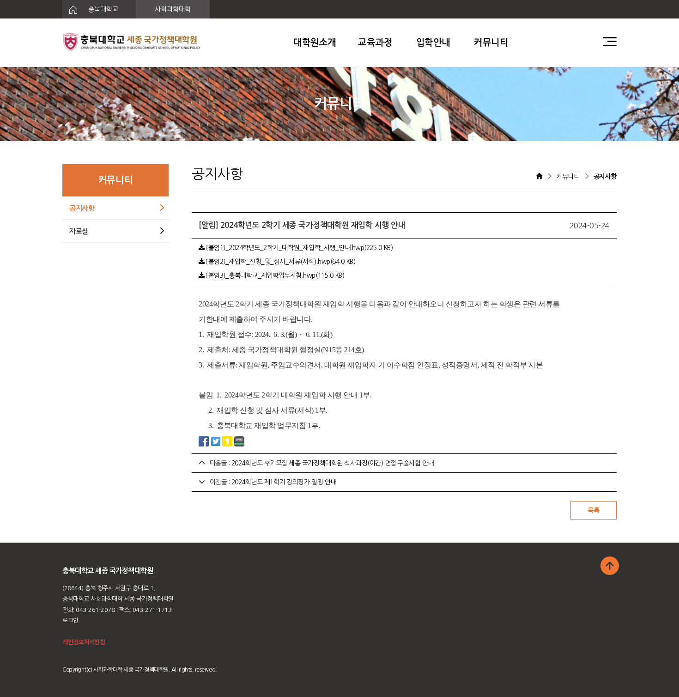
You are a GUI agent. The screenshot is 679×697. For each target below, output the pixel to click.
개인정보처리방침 (83, 642)
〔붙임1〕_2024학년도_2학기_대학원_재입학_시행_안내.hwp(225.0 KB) (299, 248)
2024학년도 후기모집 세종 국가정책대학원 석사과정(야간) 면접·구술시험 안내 (332, 463)
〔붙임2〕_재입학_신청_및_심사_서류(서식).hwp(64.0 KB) (280, 261)
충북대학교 (102, 9)
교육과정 (375, 42)
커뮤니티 (491, 42)
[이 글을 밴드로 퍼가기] (239, 441)
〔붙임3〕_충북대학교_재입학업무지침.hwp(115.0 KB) (274, 275)
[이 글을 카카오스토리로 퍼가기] (227, 441)
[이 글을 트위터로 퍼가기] (216, 441)
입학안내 (433, 42)
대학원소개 (314, 42)
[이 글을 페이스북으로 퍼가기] (204, 441)
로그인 (70, 621)
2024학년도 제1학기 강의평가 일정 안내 (283, 482)
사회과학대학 (173, 9)
